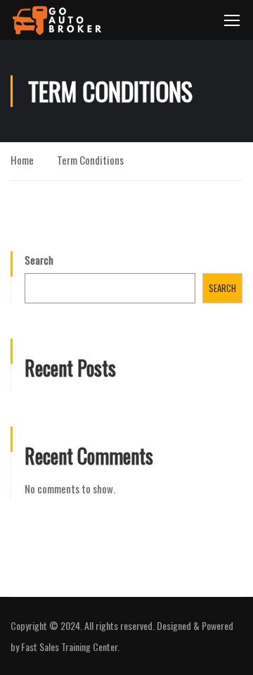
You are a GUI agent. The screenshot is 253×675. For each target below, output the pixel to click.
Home (22, 160)
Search (39, 259)
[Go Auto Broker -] (57, 20)
